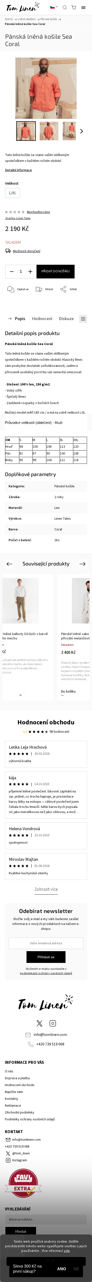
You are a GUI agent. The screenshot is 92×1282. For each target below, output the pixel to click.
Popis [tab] (20, 318)
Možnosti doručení (26, 251)
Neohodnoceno (38, 212)
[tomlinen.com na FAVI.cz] (46, 1184)
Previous (10, 564)
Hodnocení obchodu (46, 722)
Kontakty (11, 1098)
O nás (9, 1071)
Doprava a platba (17, 1078)
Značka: (17, 218)
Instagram (52, 1023)
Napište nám (14, 1092)
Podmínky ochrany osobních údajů (30, 1119)
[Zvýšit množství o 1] (30, 271)
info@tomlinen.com (50, 1034)
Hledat (20, 1231)
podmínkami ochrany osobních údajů (46, 973)
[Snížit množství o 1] (11, 271)
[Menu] (83, 7)
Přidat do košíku (55, 271)
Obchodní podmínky (19, 1112)
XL (20, 695)
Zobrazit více (46, 889)
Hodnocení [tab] (42, 318)
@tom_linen (39, 1023)
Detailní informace (18, 170)
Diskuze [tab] (66, 318)
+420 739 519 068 (50, 1044)
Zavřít (76, 302)
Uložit (16, 304)
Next (83, 564)
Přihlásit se (46, 957)
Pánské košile (64, 486)
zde (67, 1250)
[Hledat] (64, 7)
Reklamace (13, 1105)
